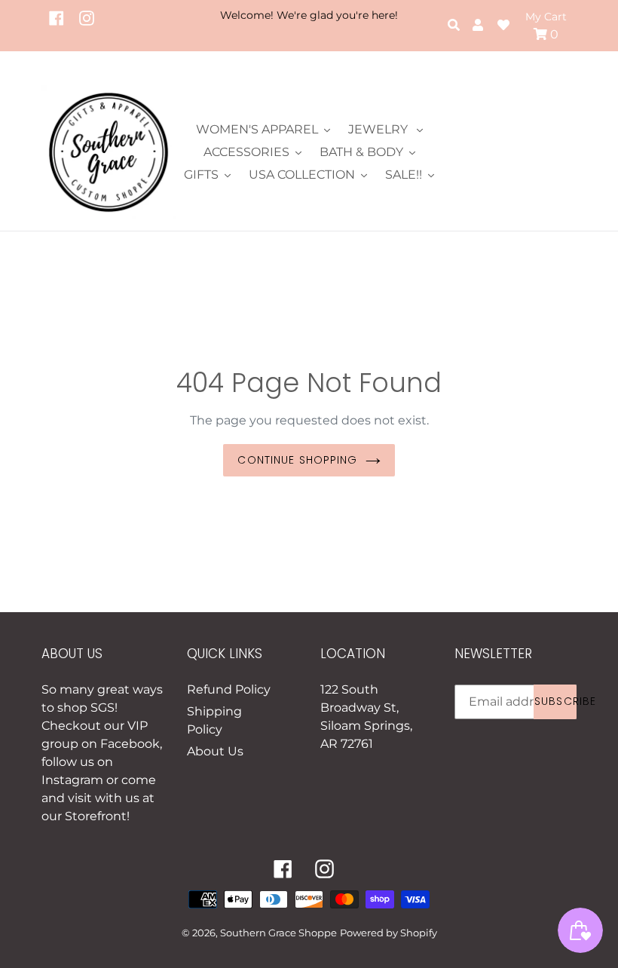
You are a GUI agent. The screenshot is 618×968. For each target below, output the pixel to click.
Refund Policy (229, 689)
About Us (215, 751)
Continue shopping (297, 459)
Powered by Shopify (388, 933)
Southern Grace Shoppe (278, 933)
